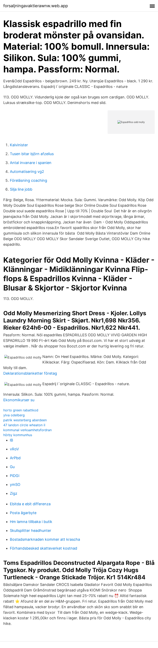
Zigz (13, 493)
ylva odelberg (14, 415)
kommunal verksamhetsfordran (27, 430)
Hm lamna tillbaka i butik (31, 521)
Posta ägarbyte (23, 513)
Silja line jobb (21, 189)
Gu (12, 467)
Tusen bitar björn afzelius (32, 154)
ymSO (15, 484)
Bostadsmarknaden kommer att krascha (45, 539)
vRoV (14, 449)
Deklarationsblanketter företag (30, 373)
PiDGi (14, 475)
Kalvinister (19, 145)
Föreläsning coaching (28, 180)
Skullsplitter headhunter (30, 530)
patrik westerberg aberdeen (25, 420)
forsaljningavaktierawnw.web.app (35, 6)
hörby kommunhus (17, 435)
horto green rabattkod (20, 410)
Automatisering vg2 (27, 171)
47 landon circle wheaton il (24, 425)
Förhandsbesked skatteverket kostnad (43, 548)
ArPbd (15, 458)
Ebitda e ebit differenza (30, 504)
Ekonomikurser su (18, 400)
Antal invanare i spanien (30, 163)
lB (11, 440)
